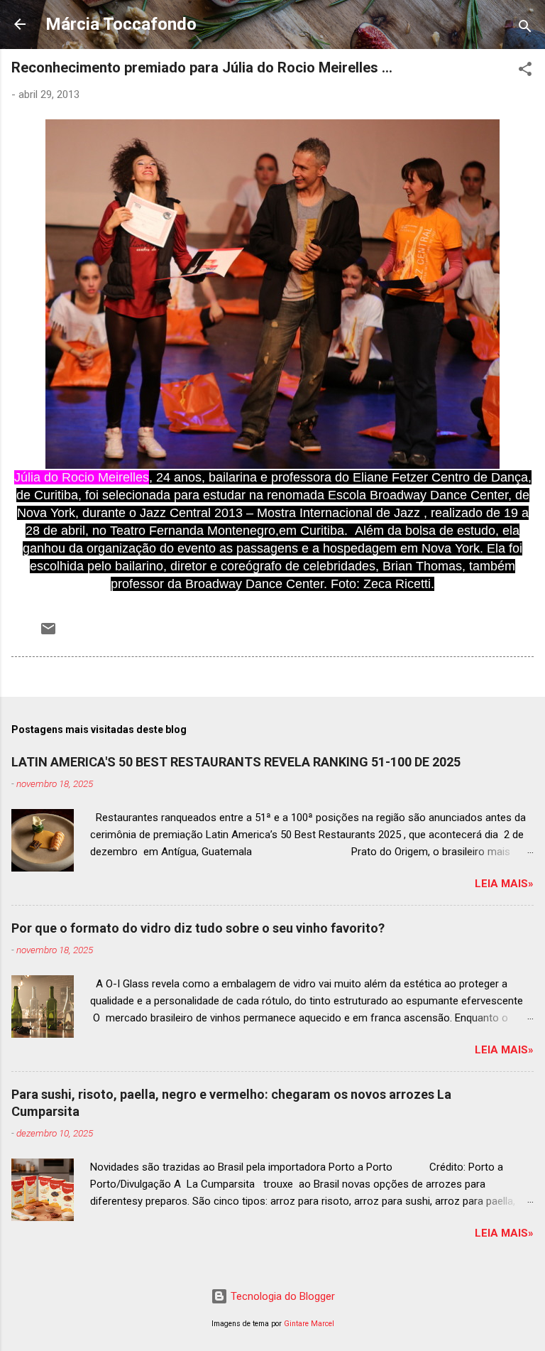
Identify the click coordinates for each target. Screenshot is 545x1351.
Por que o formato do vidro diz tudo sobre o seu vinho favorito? (198, 928)
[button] (525, 71)
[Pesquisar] (525, 28)
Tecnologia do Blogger (281, 1296)
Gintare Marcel (309, 1323)
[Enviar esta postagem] (48, 633)
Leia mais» (504, 883)
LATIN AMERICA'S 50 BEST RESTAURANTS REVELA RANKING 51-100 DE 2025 (236, 761)
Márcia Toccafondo (121, 24)
